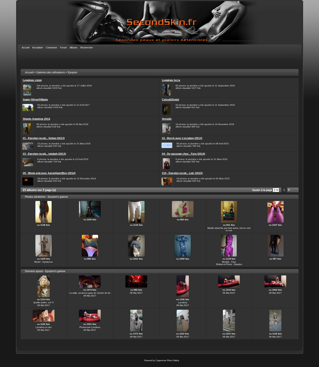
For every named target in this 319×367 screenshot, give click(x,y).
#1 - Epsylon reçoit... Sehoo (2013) (44, 138)
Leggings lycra (171, 80)
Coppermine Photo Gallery (167, 360)
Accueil (29, 72)
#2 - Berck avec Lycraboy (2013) (182, 138)
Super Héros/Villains (35, 99)
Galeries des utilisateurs (50, 72)
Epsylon (72, 72)
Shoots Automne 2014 (36, 118)
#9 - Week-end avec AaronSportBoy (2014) (49, 173)
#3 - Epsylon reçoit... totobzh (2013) (44, 153)
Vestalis (167, 118)
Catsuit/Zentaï (170, 99)
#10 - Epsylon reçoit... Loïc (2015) (182, 173)
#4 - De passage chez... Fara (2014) (183, 153)
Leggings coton (32, 80)
